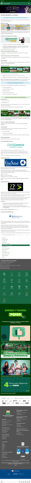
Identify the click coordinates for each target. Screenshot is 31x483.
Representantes (4, 242)
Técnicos (3, 443)
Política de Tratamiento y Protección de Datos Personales (16, 460)
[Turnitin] (22, 403)
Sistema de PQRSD (4, 456)
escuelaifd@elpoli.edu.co (5, 102)
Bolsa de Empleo (4, 251)
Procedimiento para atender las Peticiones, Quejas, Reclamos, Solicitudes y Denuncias (15, 322)
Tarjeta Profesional (4, 246)
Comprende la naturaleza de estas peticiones (8, 358)
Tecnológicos (3, 444)
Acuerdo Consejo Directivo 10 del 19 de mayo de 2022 (10, 55)
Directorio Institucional (4, 453)
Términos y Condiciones (5, 460)
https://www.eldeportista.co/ (23, 206)
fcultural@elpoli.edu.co (21, 118)
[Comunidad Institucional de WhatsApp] (19, 481)
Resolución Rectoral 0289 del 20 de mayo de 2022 (9, 51)
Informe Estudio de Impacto (6, 252)
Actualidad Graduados (5, 239)
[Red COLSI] (27, 403)
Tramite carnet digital (5, 255)
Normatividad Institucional (5, 457)
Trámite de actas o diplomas (6, 248)
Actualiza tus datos (4, 240)
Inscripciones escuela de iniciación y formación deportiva (15, 97)
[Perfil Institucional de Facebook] (21, 481)
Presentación (4, 237)
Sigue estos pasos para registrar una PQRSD (8, 393)
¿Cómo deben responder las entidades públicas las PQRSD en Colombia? (13, 341)
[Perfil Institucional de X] (25, 481)
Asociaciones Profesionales (6, 243)
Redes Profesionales (5, 249)
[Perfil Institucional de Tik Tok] (27, 481)
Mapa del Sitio (17, 461)
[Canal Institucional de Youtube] (29, 481)
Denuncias (3, 455)
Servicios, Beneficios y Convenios (7, 245)
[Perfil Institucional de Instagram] (23, 481)
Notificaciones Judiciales (5, 454)
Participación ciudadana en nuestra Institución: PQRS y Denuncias (12, 376)
